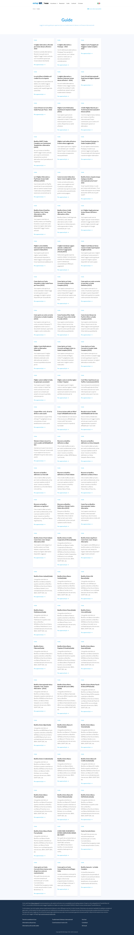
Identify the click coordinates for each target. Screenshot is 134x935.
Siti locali (84, 925)
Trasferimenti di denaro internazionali (62, 919)
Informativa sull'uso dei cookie (30, 925)
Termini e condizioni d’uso (29, 919)
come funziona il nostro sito (48, 914)
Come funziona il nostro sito (59, 922)
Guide (67, 3)
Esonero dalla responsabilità (95, 8)
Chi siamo (80, 3)
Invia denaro (53, 3)
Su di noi (84, 919)
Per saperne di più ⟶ (39, 64)
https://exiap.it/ (35, 903)
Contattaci (85, 922)
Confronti (73, 3)
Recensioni (61, 3)
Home (34, 8)
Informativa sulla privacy (29, 922)
